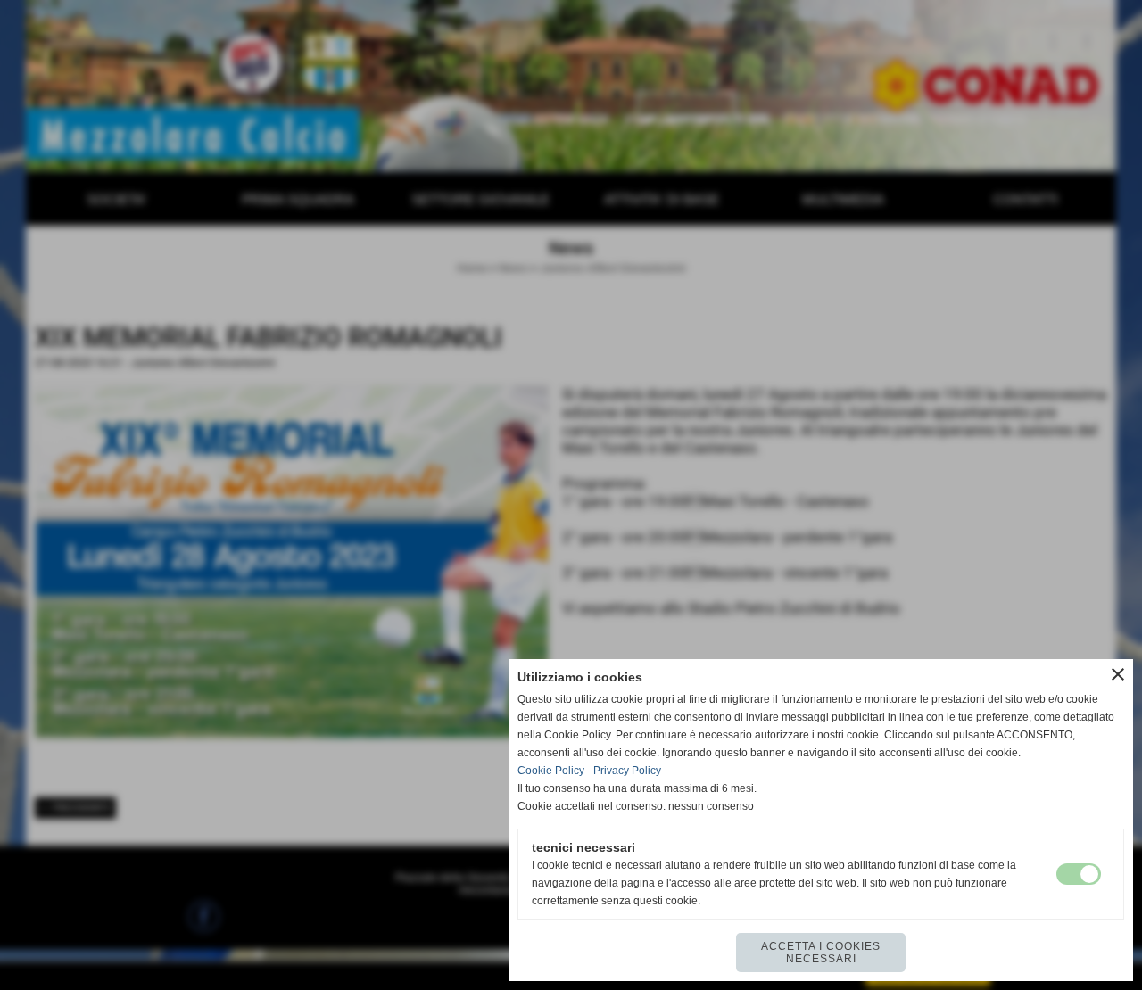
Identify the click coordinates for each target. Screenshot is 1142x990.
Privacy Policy (627, 770)
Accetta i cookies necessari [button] (821, 952)
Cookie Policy (550, 770)
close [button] (1118, 674)
